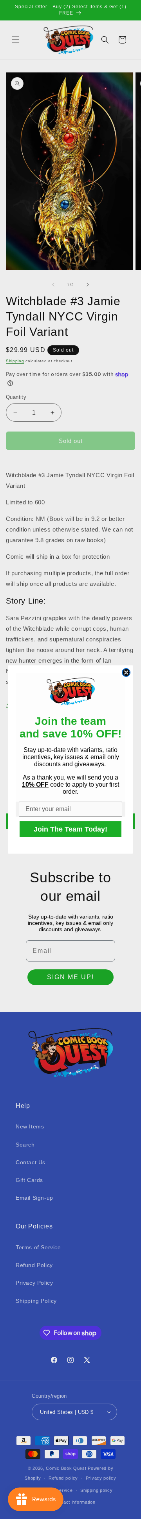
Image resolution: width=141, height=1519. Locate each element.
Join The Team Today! (70, 829)
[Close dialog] (126, 672)
